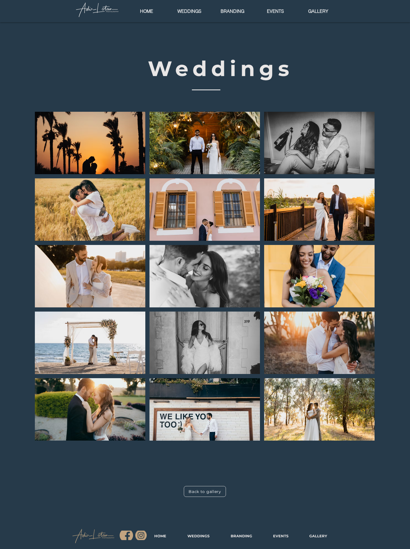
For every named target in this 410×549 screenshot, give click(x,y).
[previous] (45, 279)
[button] (90, 143)
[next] (364, 279)
